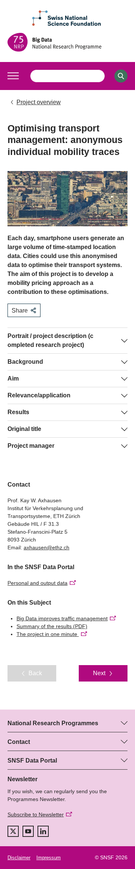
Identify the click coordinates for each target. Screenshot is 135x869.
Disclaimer (19, 857)
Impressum (48, 857)
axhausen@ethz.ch (46, 547)
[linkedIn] (43, 831)
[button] (13, 76)
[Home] (68, 42)
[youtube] (28, 831)
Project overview (38, 102)
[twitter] (13, 831)
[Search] (121, 76)
